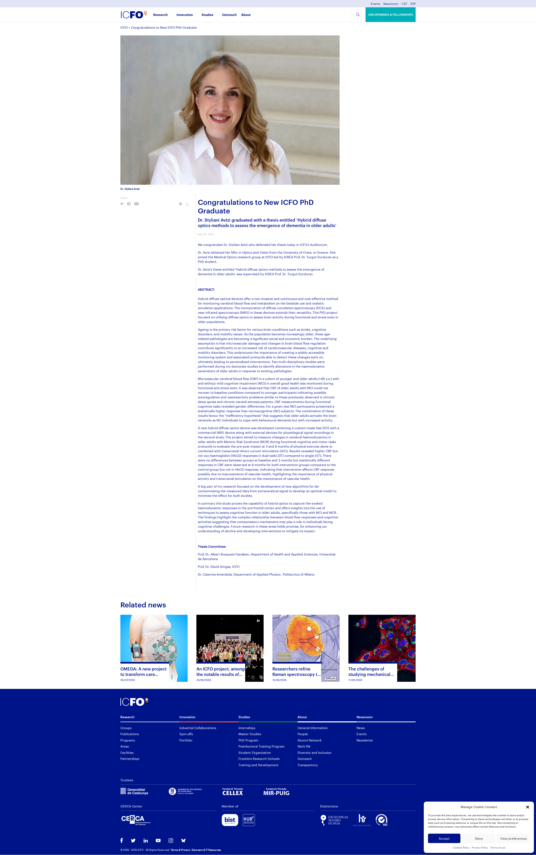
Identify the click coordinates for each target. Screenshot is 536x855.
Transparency (308, 765)
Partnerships (129, 759)
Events (375, 3)
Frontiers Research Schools (259, 759)
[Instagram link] (171, 841)
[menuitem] (404, 5)
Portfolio (185, 740)
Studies (207, 15)
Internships (246, 728)
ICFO (124, 27)
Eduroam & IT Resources (206, 849)
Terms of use (497, 847)
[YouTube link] (158, 841)
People (303, 734)
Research (160, 15)
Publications (129, 734)
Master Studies (249, 734)
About (246, 15)
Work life (304, 746)
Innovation (185, 15)
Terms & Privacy (180, 849)
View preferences (513, 838)
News (361, 728)
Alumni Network (310, 740)
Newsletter (365, 740)
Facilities (127, 752)
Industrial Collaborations (197, 728)
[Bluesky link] (183, 841)
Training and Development (258, 765)
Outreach (229, 15)
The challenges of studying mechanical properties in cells (369, 674)
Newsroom (390, 3)
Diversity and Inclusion (314, 752)
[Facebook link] (121, 841)
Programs (127, 740)
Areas (124, 746)
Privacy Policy (480, 847)
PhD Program (248, 740)
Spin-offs (186, 734)
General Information (313, 728)
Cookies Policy (461, 847)
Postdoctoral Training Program (261, 746)
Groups (125, 728)
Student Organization (254, 752)
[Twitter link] (133, 841)
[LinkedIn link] (146, 840)
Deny (479, 838)
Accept (444, 838)
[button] (528, 807)
